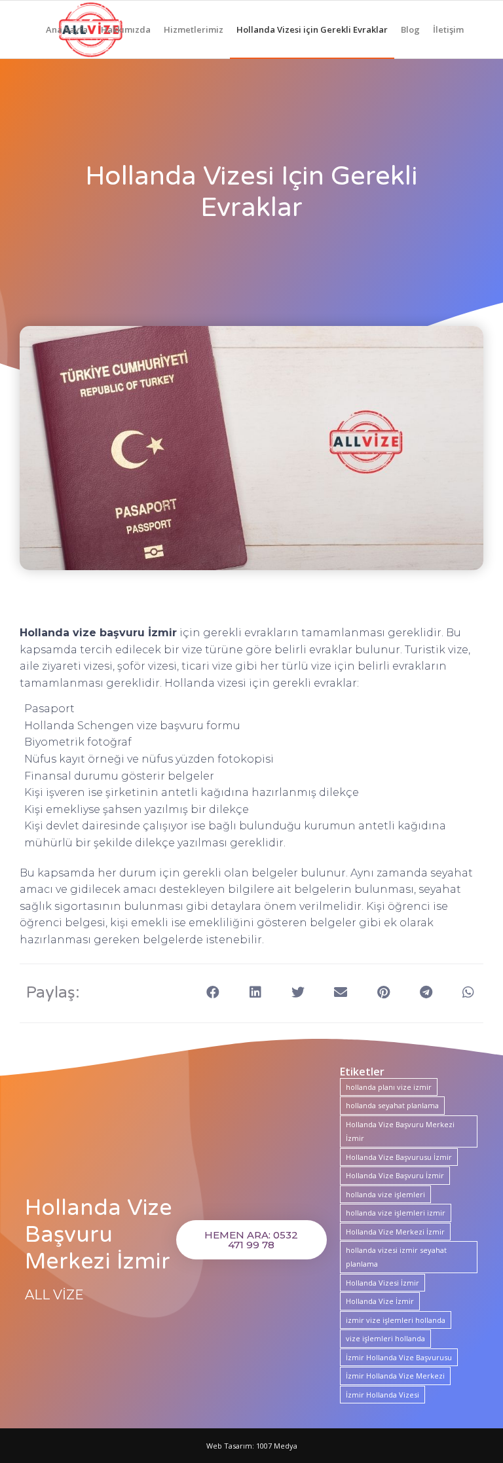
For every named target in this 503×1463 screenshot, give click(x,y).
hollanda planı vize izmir (389, 1087)
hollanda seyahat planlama (392, 1105)
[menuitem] (66, 29)
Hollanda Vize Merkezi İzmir (395, 1232)
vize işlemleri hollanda (385, 1338)
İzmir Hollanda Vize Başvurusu (399, 1357)
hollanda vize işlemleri (385, 1194)
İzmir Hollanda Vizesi (382, 1395)
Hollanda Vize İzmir (380, 1301)
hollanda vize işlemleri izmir (395, 1213)
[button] (213, 992)
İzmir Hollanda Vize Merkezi (395, 1376)
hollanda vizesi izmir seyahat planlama (396, 1257)
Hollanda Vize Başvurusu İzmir (399, 1157)
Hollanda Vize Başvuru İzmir (395, 1175)
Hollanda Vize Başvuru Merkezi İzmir (400, 1131)
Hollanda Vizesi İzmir (382, 1283)
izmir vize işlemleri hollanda (395, 1320)
